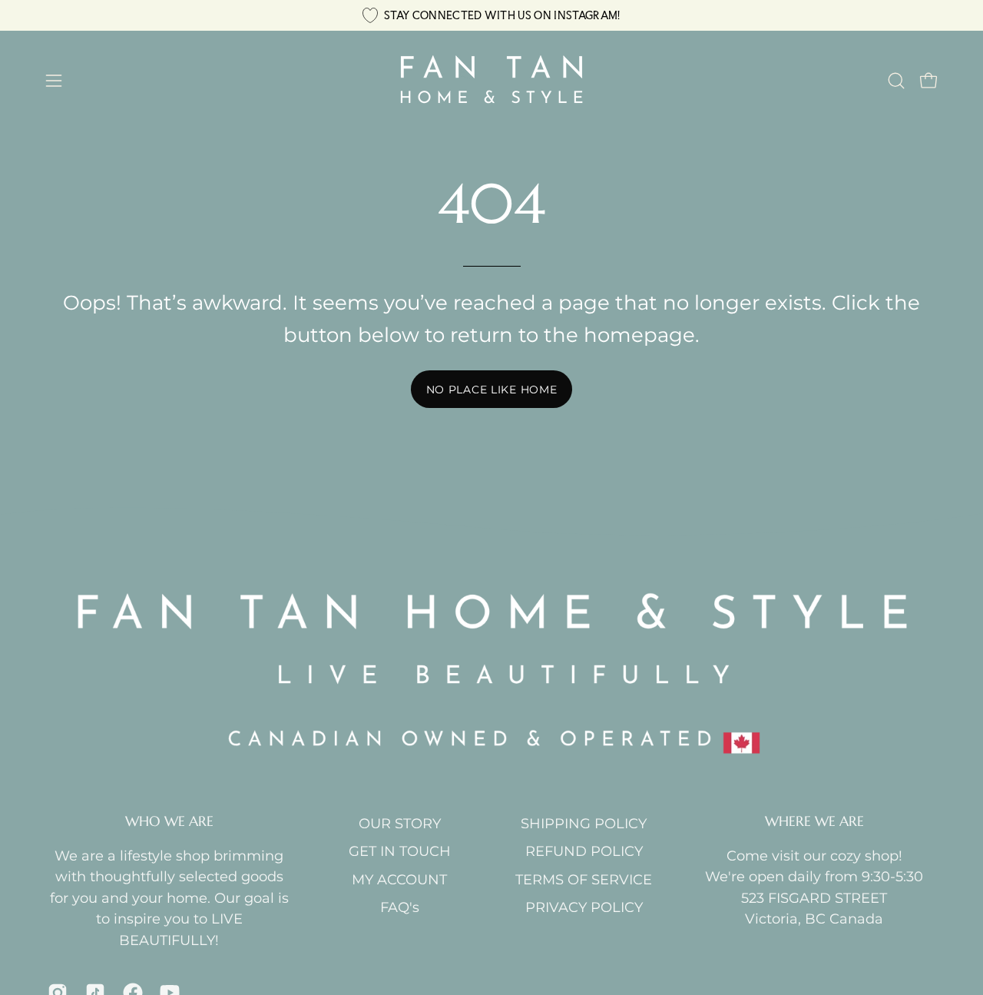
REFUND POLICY (584, 851)
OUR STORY (400, 823)
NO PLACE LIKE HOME (492, 389)
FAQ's (399, 907)
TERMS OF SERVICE (583, 879)
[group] (491, 15)
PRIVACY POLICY (584, 907)
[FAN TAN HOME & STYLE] (491, 80)
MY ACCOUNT (399, 879)
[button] (896, 81)
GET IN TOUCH (400, 851)
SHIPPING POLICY (584, 823)
